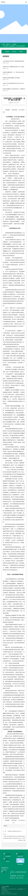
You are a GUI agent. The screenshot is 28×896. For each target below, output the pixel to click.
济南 (11, 893)
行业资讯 (14, 51)
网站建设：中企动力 (5, 893)
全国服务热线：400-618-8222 (17, 875)
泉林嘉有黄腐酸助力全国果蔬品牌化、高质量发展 (14, 88)
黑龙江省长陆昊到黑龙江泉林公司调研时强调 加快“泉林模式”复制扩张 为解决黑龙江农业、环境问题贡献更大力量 (14, 838)
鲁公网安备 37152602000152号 (9, 889)
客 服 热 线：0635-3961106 (16, 877)
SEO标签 (15, 893)
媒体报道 (7, 51)
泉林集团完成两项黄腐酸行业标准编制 (11, 77)
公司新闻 (14, 44)
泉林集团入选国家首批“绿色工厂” (15, 831)
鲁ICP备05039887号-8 (6, 892)
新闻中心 (8, 44)
